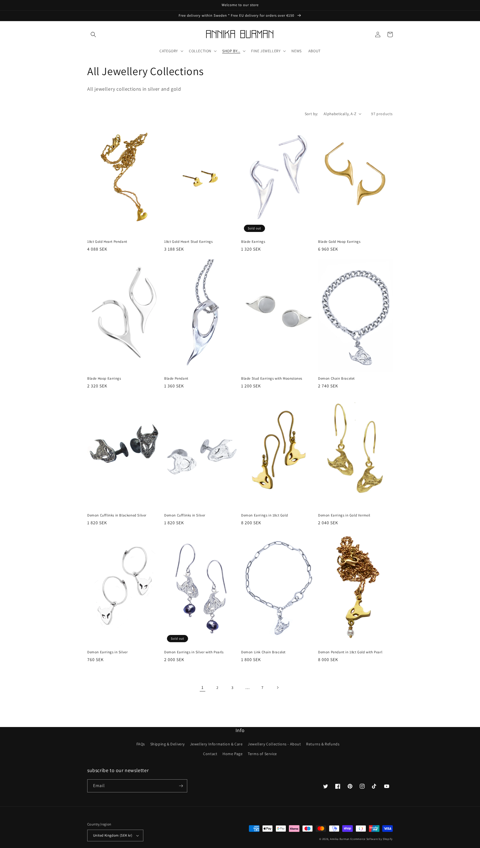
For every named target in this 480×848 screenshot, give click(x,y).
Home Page (232, 753)
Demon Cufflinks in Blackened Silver (116, 515)
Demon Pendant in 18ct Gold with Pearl (350, 652)
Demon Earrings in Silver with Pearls (194, 652)
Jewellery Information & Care (216, 743)
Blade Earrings (253, 241)
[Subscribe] (181, 785)
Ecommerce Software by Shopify (371, 839)
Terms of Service (262, 753)
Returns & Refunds (322, 743)
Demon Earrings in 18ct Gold (264, 515)
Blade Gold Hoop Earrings (339, 241)
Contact (210, 753)
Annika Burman (340, 839)
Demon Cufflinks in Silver (184, 515)
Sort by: (311, 113)
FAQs (140, 743)
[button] (93, 34)
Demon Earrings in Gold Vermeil (344, 515)
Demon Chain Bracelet (336, 378)
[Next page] (277, 687)
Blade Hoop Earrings (104, 378)
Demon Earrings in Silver (107, 652)
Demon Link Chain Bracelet (263, 652)
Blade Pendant (176, 378)
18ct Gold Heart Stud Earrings (188, 241)
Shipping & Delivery (167, 743)
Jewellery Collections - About (274, 743)
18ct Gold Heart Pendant (107, 241)
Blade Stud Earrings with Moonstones (271, 378)
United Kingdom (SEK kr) (112, 835)
